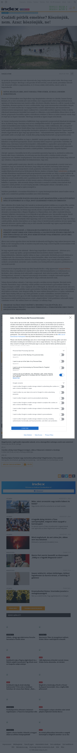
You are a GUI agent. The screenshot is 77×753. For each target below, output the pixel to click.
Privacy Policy (49, 435)
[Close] (71, 318)
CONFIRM (25, 428)
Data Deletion (28, 435)
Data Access (38, 435)
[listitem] (38, 351)
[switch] (61, 354)
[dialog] (38, 376)
